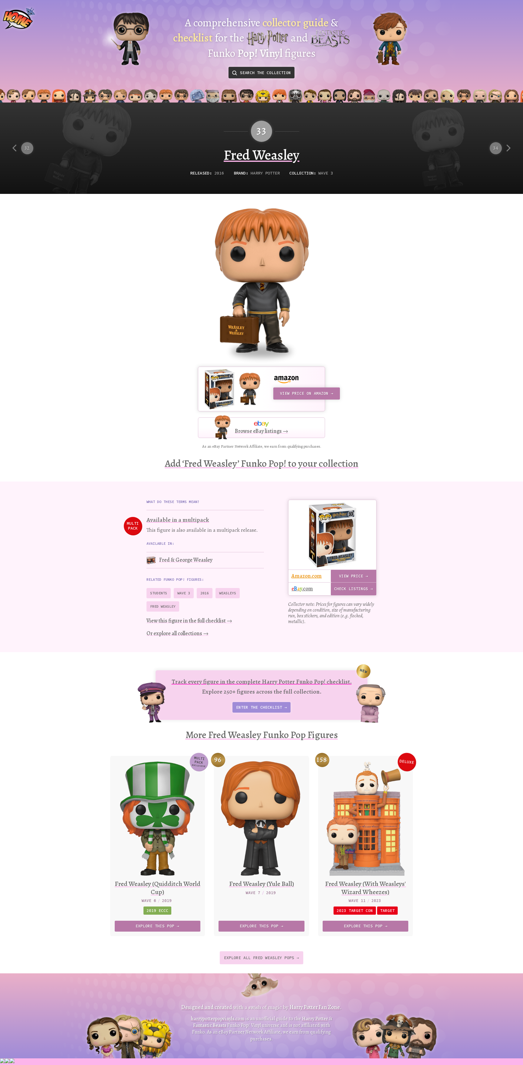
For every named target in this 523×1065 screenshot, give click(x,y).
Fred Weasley (163, 606)
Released (199, 173)
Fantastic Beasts (209, 1025)
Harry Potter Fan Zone (315, 1007)
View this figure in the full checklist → (189, 620)
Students (158, 593)
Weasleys (227, 593)
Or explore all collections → (177, 633)
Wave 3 (325, 173)
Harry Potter (265, 173)
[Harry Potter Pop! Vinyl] (130, 39)
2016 (219, 173)
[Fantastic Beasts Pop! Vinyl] (390, 39)
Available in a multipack (177, 520)
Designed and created (206, 1007)
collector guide (295, 22)
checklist (193, 37)
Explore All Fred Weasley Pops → (261, 957)
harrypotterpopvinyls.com (218, 1018)
